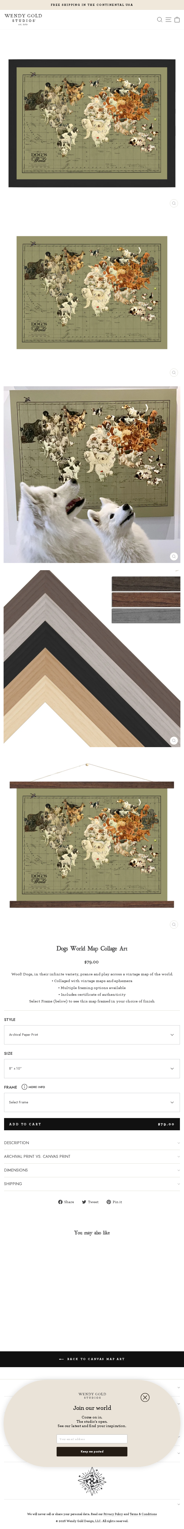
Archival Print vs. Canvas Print (37, 1156)
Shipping (13, 1184)
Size (8, 1053)
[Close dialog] (145, 1397)
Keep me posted (92, 1451)
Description (16, 1143)
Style (10, 1019)
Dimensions (16, 1170)
